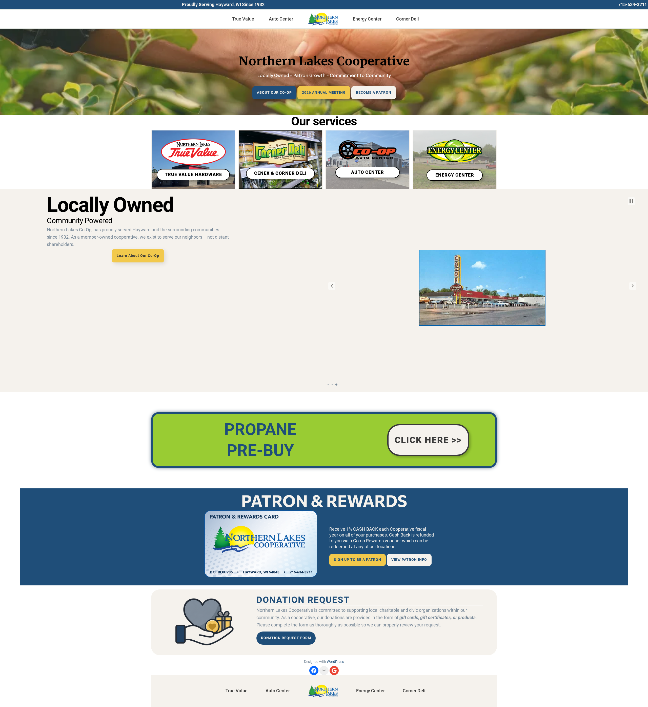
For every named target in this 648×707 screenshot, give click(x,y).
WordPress (335, 662)
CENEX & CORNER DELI (280, 173)
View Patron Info (409, 560)
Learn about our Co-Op (138, 256)
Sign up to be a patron (357, 560)
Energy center (454, 175)
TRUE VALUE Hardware (193, 174)
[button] (331, 286)
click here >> (428, 440)
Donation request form (286, 638)
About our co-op (274, 92)
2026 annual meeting (324, 92)
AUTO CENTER (367, 172)
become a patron (373, 92)
